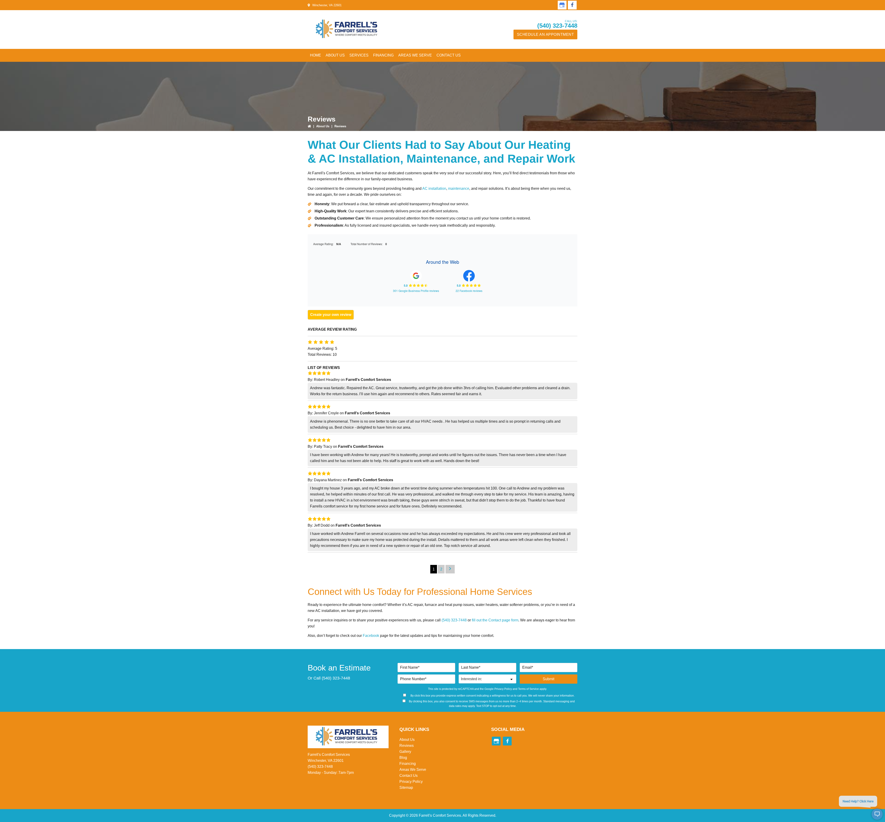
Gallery (405, 752)
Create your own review (330, 315)
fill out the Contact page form (495, 620)
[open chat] (877, 814)
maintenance (458, 188)
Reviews (406, 746)
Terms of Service (528, 689)
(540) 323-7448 (557, 25)
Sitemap (406, 787)
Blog (403, 758)
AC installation (434, 188)
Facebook (371, 636)
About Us (322, 126)
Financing (407, 764)
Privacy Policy (503, 689)
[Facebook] (572, 5)
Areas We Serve (412, 770)
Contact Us (408, 775)
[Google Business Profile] (562, 5)
